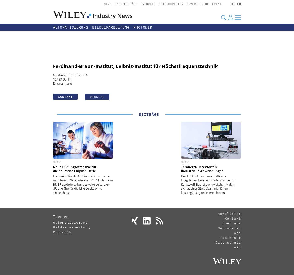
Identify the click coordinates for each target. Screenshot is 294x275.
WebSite (97, 97)
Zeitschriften (171, 4)
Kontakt (65, 97)
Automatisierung (70, 27)
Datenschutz (228, 242)
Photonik (143, 27)
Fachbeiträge (126, 4)
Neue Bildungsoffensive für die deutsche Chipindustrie (74, 169)
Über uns (231, 223)
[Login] (230, 17)
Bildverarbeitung (111, 27)
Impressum (230, 238)
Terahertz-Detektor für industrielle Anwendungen (202, 169)
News (108, 4)
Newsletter (229, 214)
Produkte (148, 4)
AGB (237, 247)
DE (233, 4)
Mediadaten (229, 228)
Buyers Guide (197, 4)
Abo (237, 233)
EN (239, 4)
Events (217, 4)
